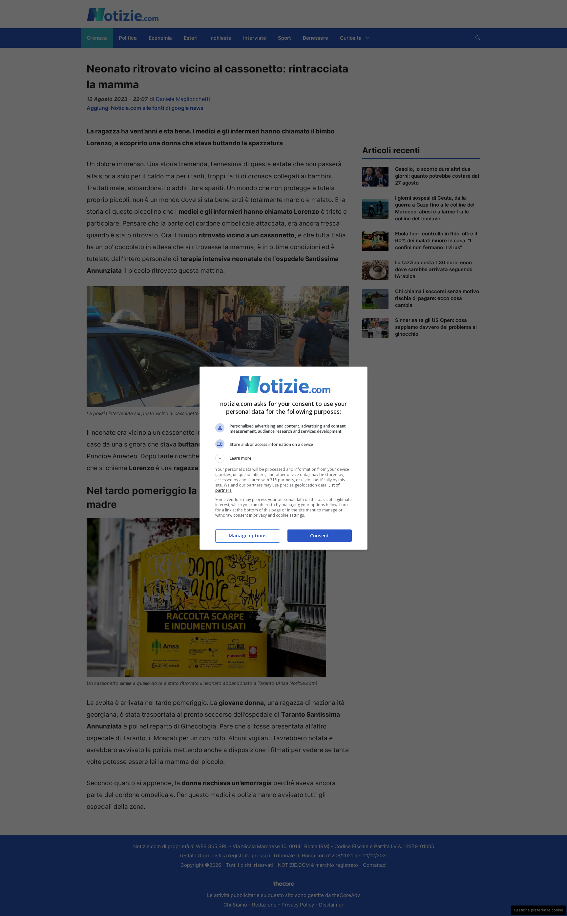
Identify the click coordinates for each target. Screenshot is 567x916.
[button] (283, 458)
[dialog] (284, 458)
